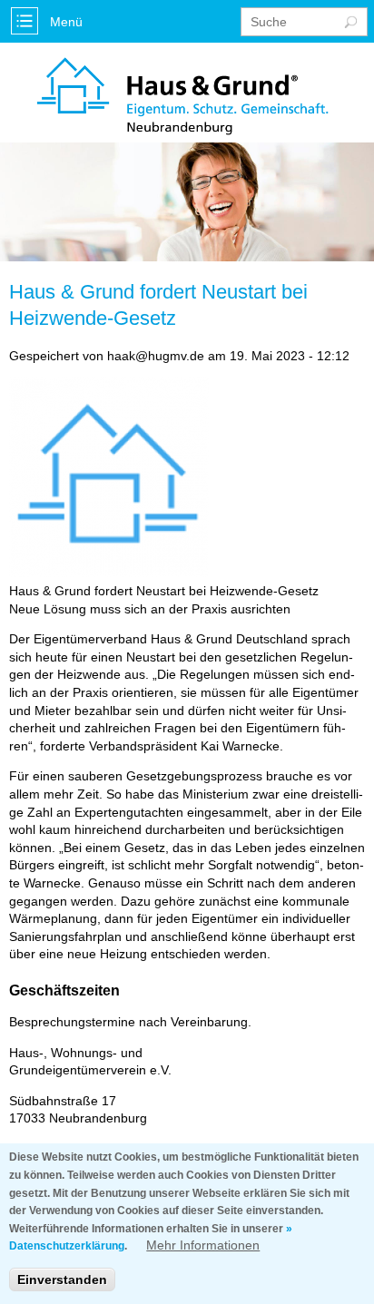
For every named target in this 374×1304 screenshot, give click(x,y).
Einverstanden (62, 1279)
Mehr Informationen (203, 1245)
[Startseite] (182, 96)
